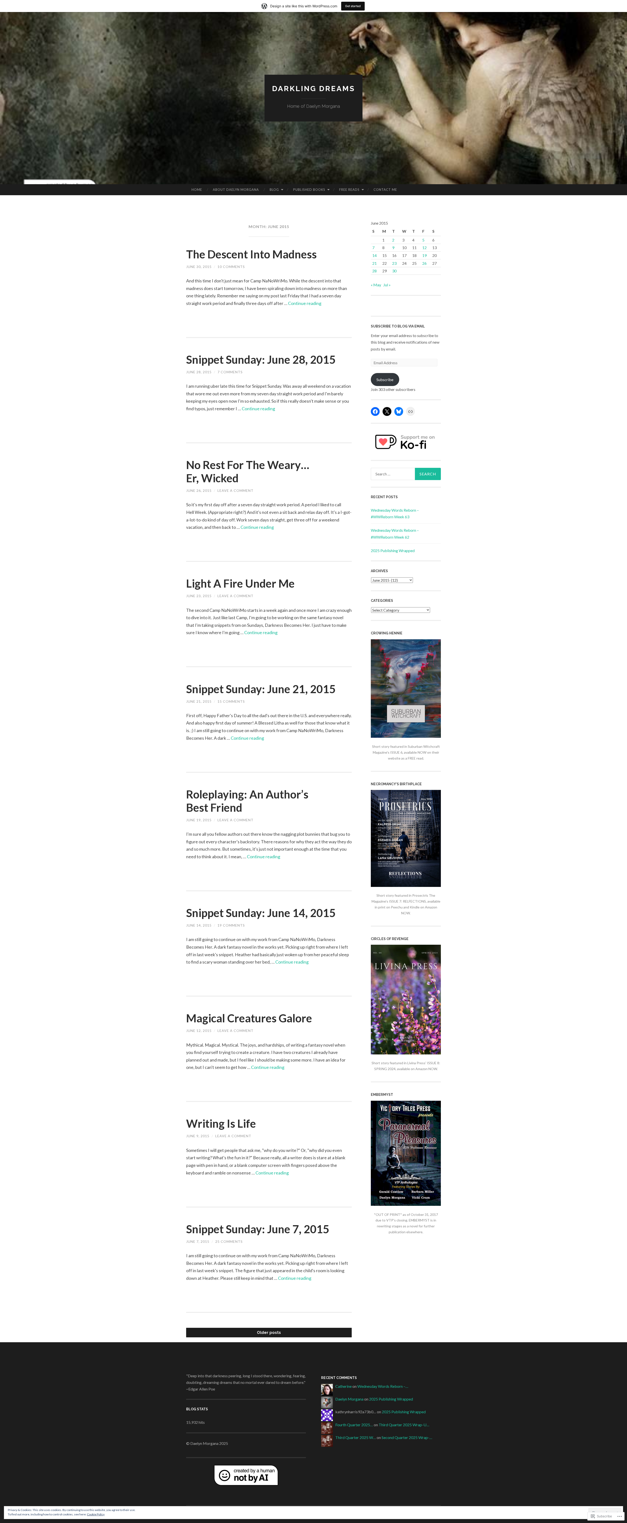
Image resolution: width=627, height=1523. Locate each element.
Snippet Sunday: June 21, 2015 (261, 689)
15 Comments (231, 701)
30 (394, 270)
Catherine (343, 1386)
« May (376, 284)
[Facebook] (375, 411)
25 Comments (229, 1241)
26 (424, 263)
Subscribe (384, 379)
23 (394, 263)
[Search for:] (406, 474)
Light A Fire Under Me (240, 583)
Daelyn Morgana (349, 1399)
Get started (353, 6)
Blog (274, 190)
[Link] (410, 411)
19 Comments (231, 925)
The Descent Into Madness (251, 254)
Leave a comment (235, 490)
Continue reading (304, 303)
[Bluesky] (398, 411)
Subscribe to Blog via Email (398, 326)
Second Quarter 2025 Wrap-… (407, 1437)
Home (197, 190)
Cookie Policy (96, 1514)
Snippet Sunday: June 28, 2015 (261, 359)
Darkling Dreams (313, 88)
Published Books (309, 190)
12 (424, 247)
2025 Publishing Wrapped (393, 550)
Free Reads (349, 190)
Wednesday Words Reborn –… (382, 1386)
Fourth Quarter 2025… (354, 1424)
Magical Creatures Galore (249, 1018)
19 (424, 255)
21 (374, 263)
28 (374, 270)
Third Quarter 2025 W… (355, 1437)
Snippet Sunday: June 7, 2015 (257, 1229)
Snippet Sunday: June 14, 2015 (261, 912)
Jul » (387, 284)
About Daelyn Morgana (236, 190)
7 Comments (230, 372)
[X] (387, 411)
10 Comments (231, 267)
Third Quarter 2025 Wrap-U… (404, 1424)
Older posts (269, 1332)
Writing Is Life (221, 1123)
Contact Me (385, 190)
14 (374, 255)
